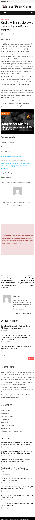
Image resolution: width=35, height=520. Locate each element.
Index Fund (4, 422)
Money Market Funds (7, 425)
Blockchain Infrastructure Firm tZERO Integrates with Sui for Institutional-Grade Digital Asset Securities (16, 443)
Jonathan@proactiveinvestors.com (11, 156)
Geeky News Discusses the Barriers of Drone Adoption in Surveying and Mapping (15, 327)
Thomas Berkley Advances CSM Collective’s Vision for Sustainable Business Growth (16, 479)
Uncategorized (5, 428)
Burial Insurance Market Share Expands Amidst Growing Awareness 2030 (16, 347)
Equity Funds (5, 413)
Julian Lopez (9, 34)
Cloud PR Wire (5, 19)
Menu (5, 12)
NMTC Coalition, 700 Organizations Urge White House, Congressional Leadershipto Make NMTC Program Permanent (16, 337)
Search (3, 356)
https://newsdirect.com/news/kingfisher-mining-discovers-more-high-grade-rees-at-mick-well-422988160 (16, 165)
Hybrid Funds (5, 419)
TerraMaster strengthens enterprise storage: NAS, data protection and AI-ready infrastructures (17, 488)
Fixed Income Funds (7, 416)
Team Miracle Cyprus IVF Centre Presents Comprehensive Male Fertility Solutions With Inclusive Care (17, 390)
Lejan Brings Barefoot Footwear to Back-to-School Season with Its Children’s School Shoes (15, 460)
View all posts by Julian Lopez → (22, 313)
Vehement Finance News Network (11, 431)
